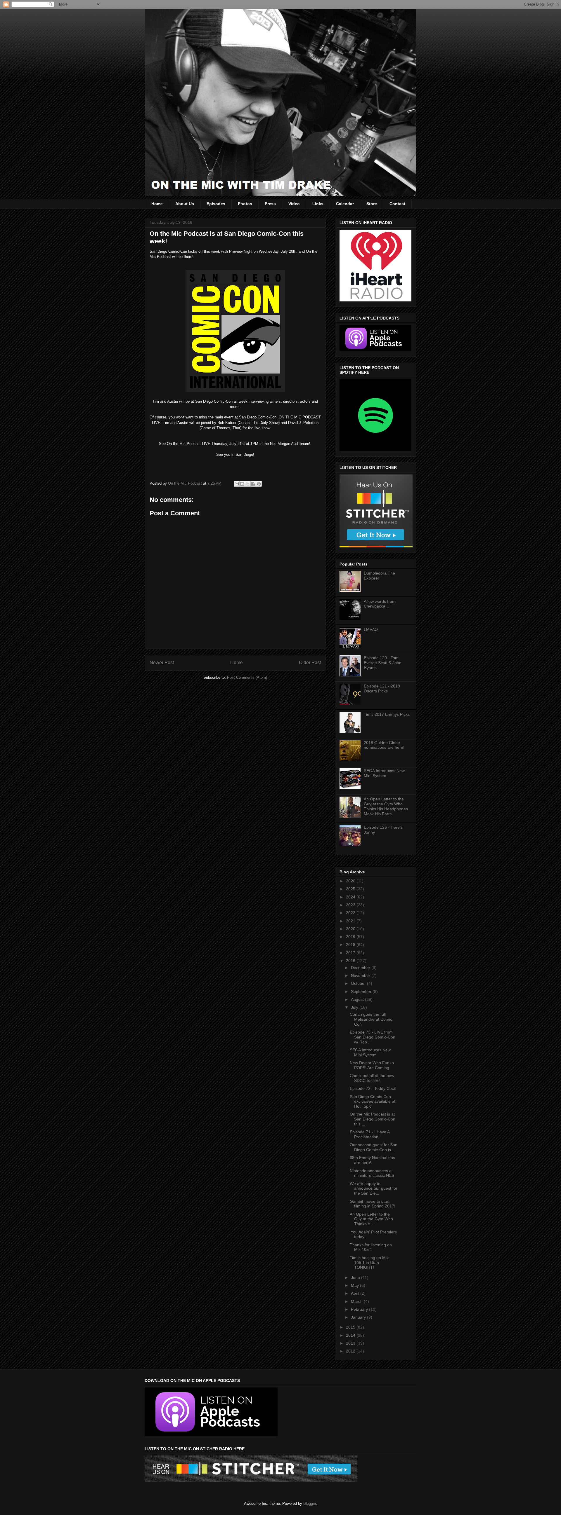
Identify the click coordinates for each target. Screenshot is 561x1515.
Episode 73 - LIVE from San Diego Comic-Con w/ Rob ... (372, 1037)
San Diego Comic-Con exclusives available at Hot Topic (372, 1101)
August (358, 999)
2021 (351, 921)
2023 (351, 905)
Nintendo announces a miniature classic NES (372, 1173)
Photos (245, 203)
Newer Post (162, 662)
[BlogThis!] (242, 484)
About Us (184, 203)
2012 (351, 1351)
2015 (351, 1327)
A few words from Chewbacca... (380, 604)
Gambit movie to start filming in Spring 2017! (372, 1204)
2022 (351, 912)
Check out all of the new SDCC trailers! (372, 1078)
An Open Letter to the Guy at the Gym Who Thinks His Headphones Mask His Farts (386, 806)
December (361, 967)
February (360, 1309)
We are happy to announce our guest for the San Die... (373, 1188)
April (355, 1293)
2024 (351, 897)
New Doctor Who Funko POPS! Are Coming (372, 1065)
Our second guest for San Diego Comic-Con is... (373, 1147)
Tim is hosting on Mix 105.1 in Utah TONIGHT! (369, 1262)
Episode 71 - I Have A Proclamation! (369, 1134)
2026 (351, 881)
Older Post (310, 662)
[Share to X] (248, 484)
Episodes (216, 203)
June (356, 1277)
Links (317, 203)
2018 (351, 944)
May (355, 1285)
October (359, 983)
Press (270, 203)
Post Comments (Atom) (247, 677)
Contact (397, 203)
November (361, 975)
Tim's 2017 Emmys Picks (387, 714)
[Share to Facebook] (253, 484)
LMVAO (371, 629)
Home (157, 203)
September (362, 991)
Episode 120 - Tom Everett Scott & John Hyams (382, 662)
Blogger (309, 1503)
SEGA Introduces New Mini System (384, 773)
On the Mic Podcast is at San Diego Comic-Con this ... (372, 1119)
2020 (351, 928)
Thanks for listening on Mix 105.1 (371, 1247)
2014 (351, 1335)
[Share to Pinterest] (259, 484)
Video (294, 203)
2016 (351, 960)
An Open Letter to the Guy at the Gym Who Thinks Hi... (371, 1219)
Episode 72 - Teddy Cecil (373, 1088)
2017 (351, 952)
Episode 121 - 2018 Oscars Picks (382, 688)
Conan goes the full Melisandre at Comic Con (371, 1019)
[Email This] (237, 484)
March (357, 1301)
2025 (351, 888)
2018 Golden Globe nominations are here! (384, 745)
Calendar (345, 203)
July (355, 1007)
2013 (351, 1343)
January (359, 1317)
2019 (351, 936)
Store (371, 203)
